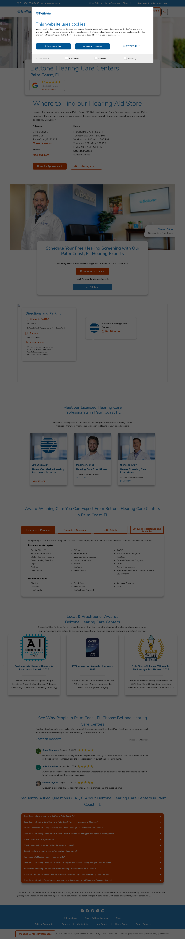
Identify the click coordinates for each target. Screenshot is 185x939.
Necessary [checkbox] (44, 58)
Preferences (73, 58)
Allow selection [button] (53, 46)
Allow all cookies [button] (92, 46)
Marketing (131, 58)
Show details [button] (130, 46)
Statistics (102, 58)
